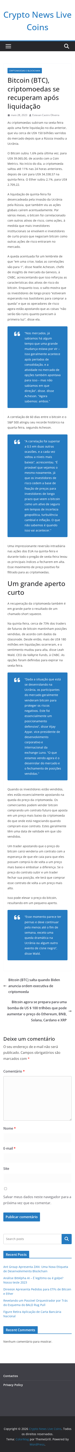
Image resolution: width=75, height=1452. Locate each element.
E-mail (9, 1148)
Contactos (10, 1376)
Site (6, 1168)
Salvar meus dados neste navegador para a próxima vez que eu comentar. (37, 1200)
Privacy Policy (13, 1385)
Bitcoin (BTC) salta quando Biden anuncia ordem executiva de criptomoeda (34, 986)
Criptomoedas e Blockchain (24, 70)
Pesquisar (67, 1239)
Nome (9, 1128)
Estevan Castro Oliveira (45, 115)
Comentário (14, 1071)
